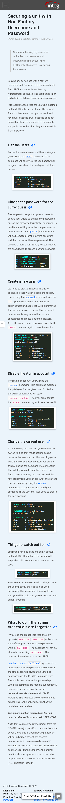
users (29, 156)
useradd (30, 297)
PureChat (8, 800)
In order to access (24, 663)
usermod (13, 385)
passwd (33, 231)
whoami (42, 483)
